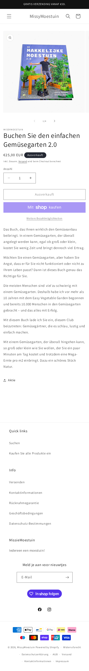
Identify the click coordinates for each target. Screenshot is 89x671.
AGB (55, 654)
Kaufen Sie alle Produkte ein (30, 453)
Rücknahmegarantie (24, 503)
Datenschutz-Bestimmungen (30, 523)
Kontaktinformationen (25, 493)
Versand (22, 161)
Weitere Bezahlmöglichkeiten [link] (44, 218)
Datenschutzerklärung (35, 654)
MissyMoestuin (26, 647)
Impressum (62, 661)
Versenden (17, 482)
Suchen (14, 443)
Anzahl (7, 169)
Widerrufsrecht (72, 647)
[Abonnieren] (67, 577)
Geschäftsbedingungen (26, 513)
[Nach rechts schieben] (55, 121)
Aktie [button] (12, 380)
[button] (9, 16)
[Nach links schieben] (34, 121)
